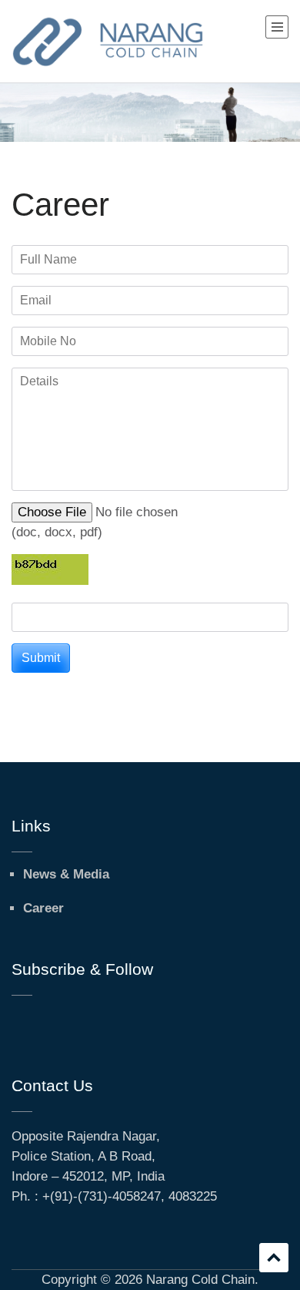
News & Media (66, 874)
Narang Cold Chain (200, 1279)
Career (43, 908)
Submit (41, 657)
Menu (276, 27)
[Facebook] (17, 1017)
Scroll (273, 1257)
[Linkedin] (38, 1017)
